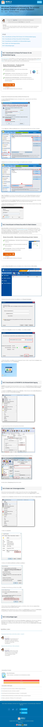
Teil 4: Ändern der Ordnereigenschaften (11, 43)
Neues (6, 703)
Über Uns (21, 704)
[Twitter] (13, 709)
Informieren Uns (15, 703)
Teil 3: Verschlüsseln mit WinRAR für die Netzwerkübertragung (16, 41)
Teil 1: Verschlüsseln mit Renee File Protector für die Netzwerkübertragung (19, 36)
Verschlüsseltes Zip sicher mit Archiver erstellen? (10, 690)
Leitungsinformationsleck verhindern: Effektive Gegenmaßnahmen (14, 688)
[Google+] (17, 709)
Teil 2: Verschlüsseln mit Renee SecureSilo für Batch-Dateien (15, 39)
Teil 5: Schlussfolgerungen (8, 45)
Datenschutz (38, 703)
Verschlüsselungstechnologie (22, 229)
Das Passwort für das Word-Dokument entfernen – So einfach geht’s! (14, 693)
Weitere (21, 680)
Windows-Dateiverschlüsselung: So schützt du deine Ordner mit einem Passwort (16, 695)
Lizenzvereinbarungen (31, 703)
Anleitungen (10, 703)
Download (21, 682)
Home (3, 703)
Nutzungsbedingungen (23, 703)
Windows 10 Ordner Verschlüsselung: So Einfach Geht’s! (12, 700)
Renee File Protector (5, 58)
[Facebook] (9, 709)
